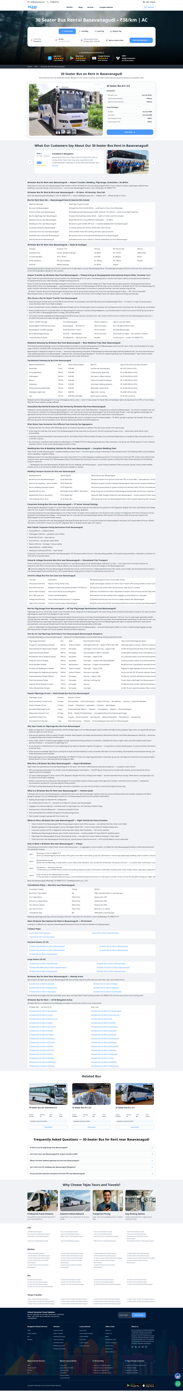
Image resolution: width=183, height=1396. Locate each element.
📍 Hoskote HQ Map (130, 1368)
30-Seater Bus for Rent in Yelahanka (42, 1066)
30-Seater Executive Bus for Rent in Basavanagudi (47, 950)
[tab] (67, 31)
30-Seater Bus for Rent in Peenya (41, 1054)
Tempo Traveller (31, 1333)
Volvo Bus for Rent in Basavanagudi (42, 937)
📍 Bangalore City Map (131, 1370)
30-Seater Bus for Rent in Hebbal (41, 1023)
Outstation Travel (58, 1342)
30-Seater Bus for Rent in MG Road (41, 1050)
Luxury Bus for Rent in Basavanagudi (105, 933)
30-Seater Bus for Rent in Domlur (41, 1015)
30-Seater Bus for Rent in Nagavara (103, 1050)
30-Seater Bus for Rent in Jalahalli (41, 1031)
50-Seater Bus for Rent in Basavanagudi (111, 971)
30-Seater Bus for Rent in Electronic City (105, 1015)
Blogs (81, 7)
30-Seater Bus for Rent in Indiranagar (104, 1027)
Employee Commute (59, 1336)
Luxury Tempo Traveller (86, 1333)
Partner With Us (109, 1352)
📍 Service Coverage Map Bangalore (102, 1368)
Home (29, 66)
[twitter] (136, 1347)
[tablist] (91, 31)
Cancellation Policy (110, 1339)
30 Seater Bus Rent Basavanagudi (53, 66)
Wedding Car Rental (59, 1346)
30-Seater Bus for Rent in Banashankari (43, 988)
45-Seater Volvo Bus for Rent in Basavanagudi (113, 967)
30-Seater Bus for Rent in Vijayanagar (42, 991)
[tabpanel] (91, 40)
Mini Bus (29, 1339)
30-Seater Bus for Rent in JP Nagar (105, 984)
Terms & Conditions (111, 1342)
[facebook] (139, 1347)
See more (55, 166)
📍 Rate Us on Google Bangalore (101, 1365)
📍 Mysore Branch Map (131, 1373)
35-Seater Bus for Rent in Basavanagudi (43, 963)
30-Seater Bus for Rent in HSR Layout (42, 1027)
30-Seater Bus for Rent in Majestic (41, 1046)
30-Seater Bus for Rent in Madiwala (105, 988)
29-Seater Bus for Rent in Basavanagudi (114, 946)
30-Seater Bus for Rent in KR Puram (42, 1042)
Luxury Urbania (83, 1342)
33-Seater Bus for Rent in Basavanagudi (43, 954)
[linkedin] (143, 1347)
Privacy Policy (109, 1346)
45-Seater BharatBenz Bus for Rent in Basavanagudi (47, 967)
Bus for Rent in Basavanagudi (39, 933)
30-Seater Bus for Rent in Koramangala (107, 991)
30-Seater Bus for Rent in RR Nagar (41, 1058)
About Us (108, 1330)
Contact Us (108, 1333)
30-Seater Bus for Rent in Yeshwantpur (105, 1066)
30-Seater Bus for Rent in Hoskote (103, 1023)
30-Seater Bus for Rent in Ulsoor (102, 1058)
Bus (36, 66)
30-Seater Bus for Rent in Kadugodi (103, 1034)
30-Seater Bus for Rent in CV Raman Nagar (106, 1011)
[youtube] (132, 1347)
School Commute (58, 1339)
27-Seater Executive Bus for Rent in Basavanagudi (47, 946)
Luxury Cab (82, 1330)
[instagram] (146, 1347)
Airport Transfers (58, 1333)
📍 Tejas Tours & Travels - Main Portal (135, 1365)
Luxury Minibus (83, 1336)
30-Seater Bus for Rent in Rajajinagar (104, 1054)
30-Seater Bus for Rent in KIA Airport (42, 1038)
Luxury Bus (82, 1339)
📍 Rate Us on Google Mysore (100, 1370)
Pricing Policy (109, 1349)
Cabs (28, 1330)
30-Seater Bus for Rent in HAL (101, 1019)
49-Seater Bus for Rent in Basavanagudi (43, 971)
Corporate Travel (58, 1330)
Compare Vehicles (106, 7)
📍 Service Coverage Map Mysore (101, 1373)
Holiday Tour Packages (59, 1349)
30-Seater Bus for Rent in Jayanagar (42, 984)
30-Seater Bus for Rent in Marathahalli (104, 1046)
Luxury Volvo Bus (84, 1346)
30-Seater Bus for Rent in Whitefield (104, 1062)
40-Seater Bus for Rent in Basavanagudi (111, 963)
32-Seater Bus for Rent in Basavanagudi (114, 950)
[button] (41, 40)
